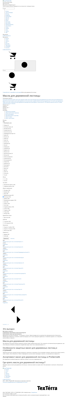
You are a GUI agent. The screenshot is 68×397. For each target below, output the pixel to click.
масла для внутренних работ (9, 99)
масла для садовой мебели (34, 101)
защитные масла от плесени (9, 103)
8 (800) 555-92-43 (6, 35)
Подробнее (5, 244)
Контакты (7, 47)
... (7, 324)
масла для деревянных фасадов (21, 102)
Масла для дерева (9, 114)
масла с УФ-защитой (45, 102)
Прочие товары (8, 116)
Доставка (7, 43)
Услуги (6, 39)
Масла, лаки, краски (9, 118)
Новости (7, 41)
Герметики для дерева (10, 111)
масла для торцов (10, 102)
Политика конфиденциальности (10, 382)
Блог (6, 42)
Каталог (7, 38)
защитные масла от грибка (56, 102)
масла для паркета (10, 101)
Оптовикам (7, 46)
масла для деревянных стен (46, 101)
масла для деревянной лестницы (44, 99)
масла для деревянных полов (21, 101)
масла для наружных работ (22, 99)
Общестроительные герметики (12, 112)
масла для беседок (32, 99)
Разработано (34, 392)
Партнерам (7, 45)
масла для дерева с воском (35, 102)
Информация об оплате (22, 382)
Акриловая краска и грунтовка (11, 115)
